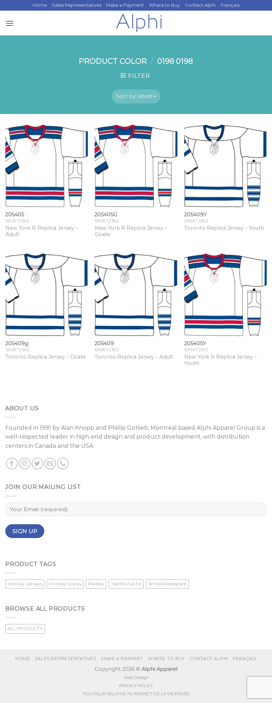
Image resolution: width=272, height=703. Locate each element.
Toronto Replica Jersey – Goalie (45, 357)
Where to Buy (164, 5)
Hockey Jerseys (24, 584)
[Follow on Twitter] (37, 463)
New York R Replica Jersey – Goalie (131, 231)
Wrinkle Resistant (167, 584)
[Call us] (63, 463)
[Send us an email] (50, 463)
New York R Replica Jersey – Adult (41, 231)
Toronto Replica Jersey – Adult (134, 357)
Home (40, 5)
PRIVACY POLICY (136, 685)
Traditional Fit (126, 584)
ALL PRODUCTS (25, 628)
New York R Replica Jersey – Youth (220, 360)
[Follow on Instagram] (24, 463)
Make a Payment (125, 5)
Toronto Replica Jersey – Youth (224, 228)
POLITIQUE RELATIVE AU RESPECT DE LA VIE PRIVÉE (136, 693)
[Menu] (9, 23)
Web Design (136, 677)
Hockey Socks (65, 584)
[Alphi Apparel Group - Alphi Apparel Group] (138, 23)
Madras (96, 584)
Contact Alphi (200, 5)
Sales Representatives (76, 5)
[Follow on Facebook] (12, 463)
